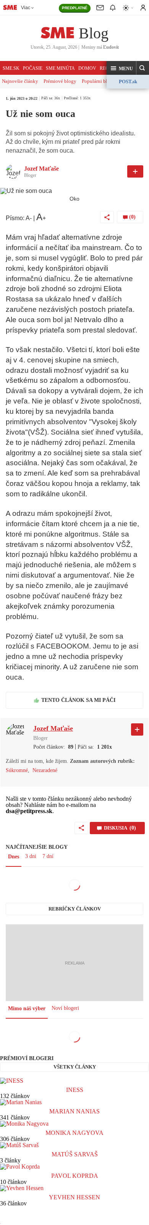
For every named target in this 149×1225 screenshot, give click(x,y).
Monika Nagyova (74, 1133)
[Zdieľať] (107, 217)
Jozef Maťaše (41, 168)
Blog (94, 33)
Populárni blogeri (100, 81)
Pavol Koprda (74, 1175)
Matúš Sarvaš (75, 1154)
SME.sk (11, 68)
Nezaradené (44, 770)
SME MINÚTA (60, 68)
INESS (74, 1090)
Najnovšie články (20, 81)
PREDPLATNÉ (74, 8)
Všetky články (74, 1067)
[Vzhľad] (128, 8)
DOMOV (87, 68)
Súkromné (17, 770)
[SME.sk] (10, 7)
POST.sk (128, 81)
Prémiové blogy (60, 81)
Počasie (32, 68)
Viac (25, 7)
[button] (121, 68)
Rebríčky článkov (75, 909)
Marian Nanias (74, 1111)
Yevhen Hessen (74, 1197)
